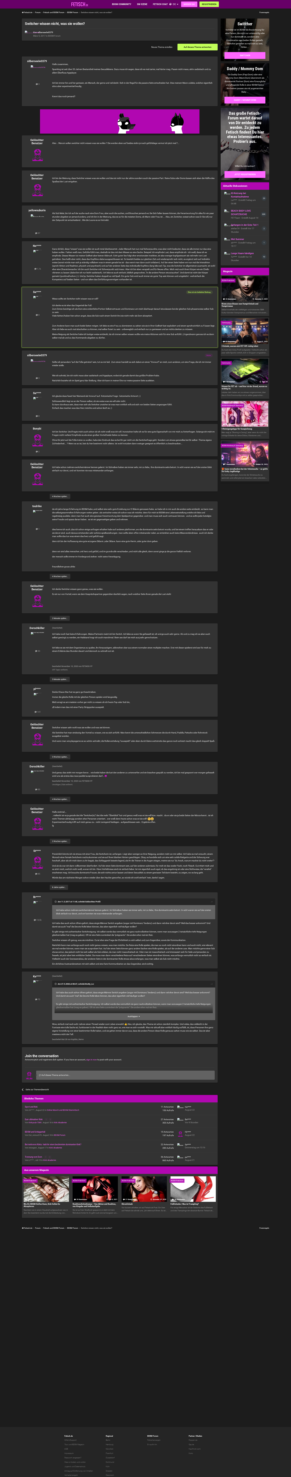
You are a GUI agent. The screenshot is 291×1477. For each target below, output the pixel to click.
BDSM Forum (54, 36)
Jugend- (67, 1466)
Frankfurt (109, 1453)
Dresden (109, 1471)
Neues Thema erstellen (161, 47)
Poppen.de (193, 1440)
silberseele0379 (45, 32)
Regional (109, 1436)
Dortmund (110, 1462)
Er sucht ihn (152, 1444)
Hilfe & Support (70, 1440)
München (109, 1449)
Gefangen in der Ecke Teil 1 (245, 225)
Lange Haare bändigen (242, 253)
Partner (192, 1436)
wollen (83, 1462)
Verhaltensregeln (71, 1475)
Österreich (110, 1475)
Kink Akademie (60, 1122)
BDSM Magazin (78, 1444)
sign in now (91, 1059)
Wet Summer (237, 239)
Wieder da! (189, 4)
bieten (73, 1462)
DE (174, 4)
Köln (108, 1466)
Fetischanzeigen (154, 1440)
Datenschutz (80, 1466)
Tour (66, 1444)
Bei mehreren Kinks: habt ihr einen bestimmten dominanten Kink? (53, 1144)
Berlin (108, 1440)
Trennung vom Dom (33, 1157)
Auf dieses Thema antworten (197, 47)
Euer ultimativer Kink (34, 1119)
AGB (66, 1449)
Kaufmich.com (195, 1449)
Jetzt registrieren (245, 174)
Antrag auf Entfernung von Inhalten (78, 1471)
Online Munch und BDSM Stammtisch (63, 1110)
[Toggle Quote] (56, 901)
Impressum (69, 1453)
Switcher (245, 55)
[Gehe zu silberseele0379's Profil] (28, 34)
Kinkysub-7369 (35, 1122)
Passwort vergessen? (72, 1458)
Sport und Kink (31, 1106)
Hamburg (109, 1444)
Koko (191, 1453)
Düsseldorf (110, 1458)
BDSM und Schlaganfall (35, 1131)
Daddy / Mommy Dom (245, 100)
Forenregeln (264, 12)
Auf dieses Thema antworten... (55, 1075)
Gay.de (191, 1444)
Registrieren (209, 4)
